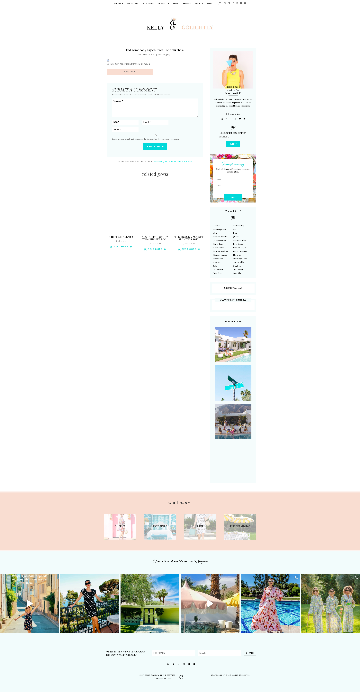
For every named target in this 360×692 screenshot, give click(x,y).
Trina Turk (217, 273)
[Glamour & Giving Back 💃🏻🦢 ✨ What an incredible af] (270, 603)
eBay (215, 233)
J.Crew (235, 237)
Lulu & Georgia (239, 248)
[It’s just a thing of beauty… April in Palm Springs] (210, 603)
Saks (215, 266)
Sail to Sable (238, 262)
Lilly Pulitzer (218, 248)
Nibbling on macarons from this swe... (189, 238)
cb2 (234, 229)
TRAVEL (176, 4)
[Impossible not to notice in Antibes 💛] (29, 603)
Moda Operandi (240, 251)
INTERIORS (162, 4)
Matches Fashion (220, 251)
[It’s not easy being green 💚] (150, 603)
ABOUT (198, 4)
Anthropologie (239, 226)
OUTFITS (117, 4)
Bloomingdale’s (219, 229)
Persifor (216, 262)
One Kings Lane (240, 259)
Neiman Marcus (220, 255)
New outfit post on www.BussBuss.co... (155, 238)
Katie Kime (218, 244)
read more (121, 247)
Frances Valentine (220, 237)
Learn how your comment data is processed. (173, 161)
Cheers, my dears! (121, 236)
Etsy (235, 233)
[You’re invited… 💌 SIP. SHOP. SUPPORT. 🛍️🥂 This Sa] (330, 603)
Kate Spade (238, 244)
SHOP (209, 4)
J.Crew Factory (219, 240)
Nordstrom (218, 259)
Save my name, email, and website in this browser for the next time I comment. (145, 139)
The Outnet (238, 270)
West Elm (237, 273)
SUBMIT (233, 144)
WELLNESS (187, 4)
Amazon (216, 226)
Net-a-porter (238, 255)
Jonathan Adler (239, 240)
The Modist (218, 270)
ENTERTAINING (133, 4)
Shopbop (237, 266)
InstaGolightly (164, 54)
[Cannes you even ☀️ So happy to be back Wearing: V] (89, 603)
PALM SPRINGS (148, 4)
